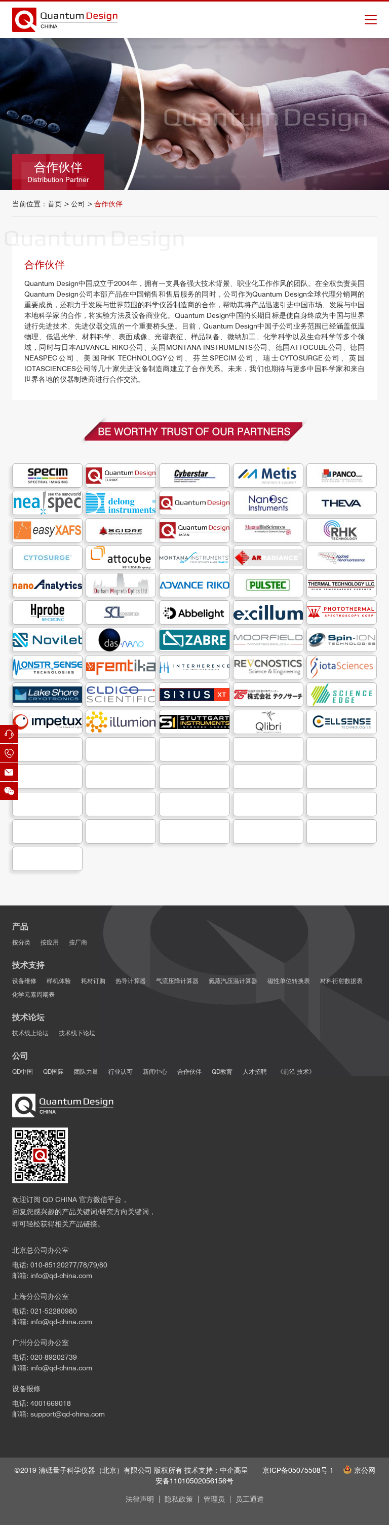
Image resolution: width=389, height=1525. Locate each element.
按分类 (21, 942)
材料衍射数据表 (341, 981)
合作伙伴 (189, 1071)
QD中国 (22, 1071)
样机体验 (59, 981)
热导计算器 (130, 981)
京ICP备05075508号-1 (298, 1470)
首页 (55, 204)
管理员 (214, 1499)
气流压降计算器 (177, 981)
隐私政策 (179, 1499)
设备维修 (24, 981)
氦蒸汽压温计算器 (233, 981)
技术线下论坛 (77, 1033)
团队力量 (86, 1071)
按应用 (50, 942)
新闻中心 (155, 1071)
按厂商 (78, 942)
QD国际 (53, 1071)
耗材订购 (93, 981)
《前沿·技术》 (296, 1071)
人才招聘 (255, 1071)
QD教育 (222, 1071)
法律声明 (140, 1499)
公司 (78, 204)
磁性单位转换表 (288, 981)
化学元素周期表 (33, 994)
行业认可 (120, 1071)
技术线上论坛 (30, 1033)
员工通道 (250, 1499)
